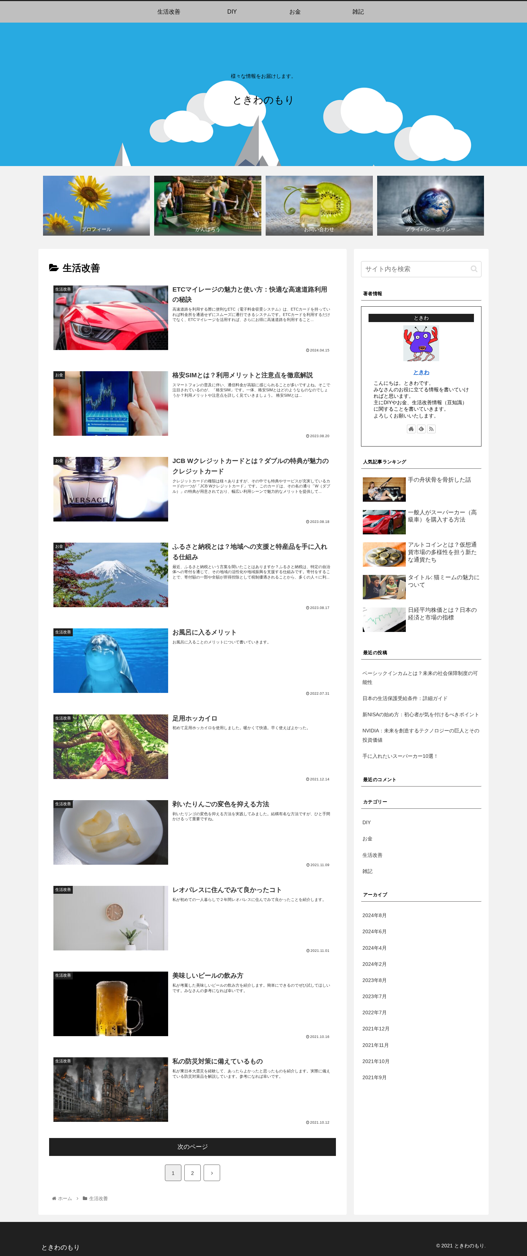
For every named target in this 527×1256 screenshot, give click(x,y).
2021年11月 (375, 1045)
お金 (367, 839)
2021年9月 (374, 1077)
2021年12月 (376, 1029)
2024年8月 (374, 915)
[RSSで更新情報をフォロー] (431, 429)
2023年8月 (374, 980)
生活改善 (372, 855)
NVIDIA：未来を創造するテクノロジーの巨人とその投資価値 (420, 735)
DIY (366, 822)
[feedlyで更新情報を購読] (421, 429)
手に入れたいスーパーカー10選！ (400, 756)
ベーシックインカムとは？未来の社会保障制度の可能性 (420, 677)
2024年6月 (374, 931)
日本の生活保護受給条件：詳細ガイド (405, 698)
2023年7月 (374, 996)
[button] (474, 269)
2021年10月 (376, 1061)
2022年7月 (374, 1012)
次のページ (192, 1146)
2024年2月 (374, 964)
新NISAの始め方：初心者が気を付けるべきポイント (420, 714)
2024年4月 (374, 948)
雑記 (367, 871)
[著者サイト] (411, 429)
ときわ (421, 372)
